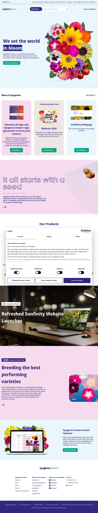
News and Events (38, 2)
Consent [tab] (20, 236)
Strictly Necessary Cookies (21, 280)
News (16, 483)
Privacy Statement (52, 505)
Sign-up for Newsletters (22, 491)
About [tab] (78, 236)
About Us (17, 480)
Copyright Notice (11, 505)
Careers (17, 488)
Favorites (85, 2)
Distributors (62, 2)
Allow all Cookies (77, 280)
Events (17, 485)
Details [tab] (49, 236)
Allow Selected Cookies (49, 280)
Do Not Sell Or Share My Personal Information (77, 505)
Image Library (36, 493)
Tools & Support (77, 2)
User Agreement (25, 505)
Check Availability (90, 9)
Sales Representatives (38, 483)
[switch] (38, 272)
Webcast (46, 2)
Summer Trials (54, 2)
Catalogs (69, 2)
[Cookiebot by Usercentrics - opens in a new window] (82, 231)
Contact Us (92, 2)
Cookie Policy (20, 246)
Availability (35, 488)
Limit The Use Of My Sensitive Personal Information (49, 508)
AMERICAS (7, 2)
